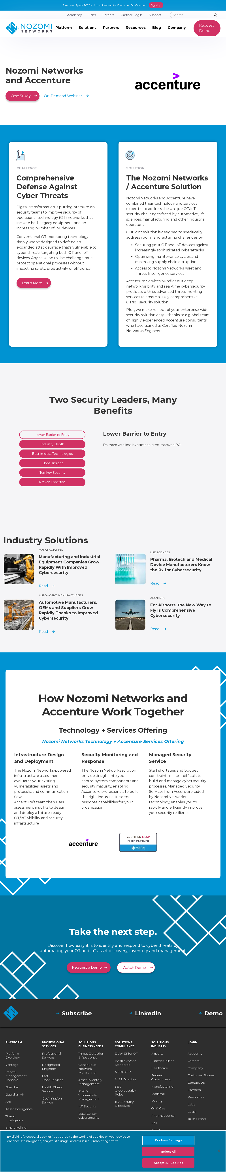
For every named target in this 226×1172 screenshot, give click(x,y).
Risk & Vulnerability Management (89, 1095)
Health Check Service (52, 1089)
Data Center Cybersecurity (88, 1116)
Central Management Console (16, 1076)
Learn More (32, 283)
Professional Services (51, 1055)
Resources (196, 1097)
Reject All (168, 1151)
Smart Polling (16, 1127)
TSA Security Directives (124, 1104)
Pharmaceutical (163, 1116)
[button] (63, 28)
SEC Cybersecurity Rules (125, 1090)
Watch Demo (134, 968)
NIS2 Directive (126, 1079)
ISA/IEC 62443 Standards (126, 1063)
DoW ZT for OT (126, 1053)
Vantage (12, 1065)
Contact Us (196, 1083)
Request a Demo (87, 967)
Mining (156, 1101)
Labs (191, 1104)
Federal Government (161, 1077)
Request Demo (206, 28)
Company (195, 1068)
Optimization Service (52, 1100)
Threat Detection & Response (91, 1055)
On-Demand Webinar (63, 96)
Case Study (21, 96)
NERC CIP (123, 1072)
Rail (154, 1123)
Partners (194, 1090)
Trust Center (197, 1119)
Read (43, 586)
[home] (29, 28)
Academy (195, 1053)
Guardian (12, 1087)
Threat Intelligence (15, 1118)
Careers (193, 1061)
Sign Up (156, 5)
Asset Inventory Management (90, 1082)
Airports (157, 1053)
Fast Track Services (52, 1078)
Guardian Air (15, 1094)
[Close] (219, 1150)
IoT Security (87, 1106)
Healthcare (159, 1068)
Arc (8, 1102)
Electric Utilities (162, 1061)
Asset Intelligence (19, 1109)
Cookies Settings (168, 1140)
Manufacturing (162, 1086)
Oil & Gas (158, 1108)
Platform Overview (13, 1055)
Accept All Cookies (168, 1163)
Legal (192, 1112)
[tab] (52, 435)
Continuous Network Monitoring (87, 1069)
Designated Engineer (51, 1067)
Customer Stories (201, 1075)
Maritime (158, 1094)
